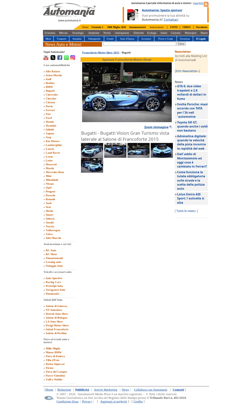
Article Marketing (105, 389)
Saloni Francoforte (57, 329)
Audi (48, 79)
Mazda (50, 168)
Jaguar (50, 133)
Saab (49, 203)
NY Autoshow (54, 309)
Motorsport (190, 33)
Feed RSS (198, 3)
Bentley (50, 83)
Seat (48, 207)
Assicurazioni (156, 27)
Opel (48, 187)
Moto (48, 38)
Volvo (49, 234)
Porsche (50, 195)
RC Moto (51, 254)
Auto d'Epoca (127, 38)
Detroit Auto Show (57, 313)
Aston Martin (54, 75)
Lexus (49, 156)
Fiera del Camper (56, 371)
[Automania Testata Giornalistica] (69, 16)
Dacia (49, 106)
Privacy (87, 401)
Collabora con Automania (150, 389)
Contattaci (171, 20)
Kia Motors (53, 141)
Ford (49, 117)
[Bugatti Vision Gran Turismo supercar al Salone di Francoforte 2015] (92, 157)
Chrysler (51, 98)
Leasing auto (53, 261)
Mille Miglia (53, 348)
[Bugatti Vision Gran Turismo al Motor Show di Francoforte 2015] (92, 172)
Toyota (50, 226)
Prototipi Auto (54, 285)
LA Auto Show (54, 321)
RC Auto (51, 250)
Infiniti (50, 129)
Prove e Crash (165, 38)
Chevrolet (52, 94)
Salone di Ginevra (56, 306)
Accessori (146, 38)
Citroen (50, 102)
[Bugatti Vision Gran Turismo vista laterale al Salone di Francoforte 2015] (138, 157)
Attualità (76, 38)
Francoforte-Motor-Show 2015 (100, 52)
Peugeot (50, 191)
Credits (138, 401)
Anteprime (93, 33)
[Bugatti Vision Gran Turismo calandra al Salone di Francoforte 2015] (162, 157)
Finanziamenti (54, 258)
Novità (107, 33)
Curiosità (175, 33)
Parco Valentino (55, 375)
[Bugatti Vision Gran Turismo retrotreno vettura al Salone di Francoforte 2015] (115, 157)
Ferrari (50, 110)
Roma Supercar (55, 363)
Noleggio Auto (54, 265)
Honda (50, 121)
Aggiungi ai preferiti (113, 401)
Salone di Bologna (56, 317)
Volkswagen (53, 230)
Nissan (50, 183)
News (125, 389)
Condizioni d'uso (67, 401)
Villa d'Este (52, 360)
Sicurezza (185, 38)
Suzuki (50, 222)
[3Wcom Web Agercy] (49, 399)
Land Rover (53, 152)
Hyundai (51, 125)
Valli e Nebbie (54, 379)
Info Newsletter (187, 71)
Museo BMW (54, 352)
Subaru (50, 218)
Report (204, 33)
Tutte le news (185, 211)
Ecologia (151, 33)
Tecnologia (78, 33)
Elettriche (139, 33)
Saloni (163, 33)
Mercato (63, 33)
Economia (50, 33)
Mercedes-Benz (55, 172)
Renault (50, 199)
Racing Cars (53, 282)
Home (85, 27)
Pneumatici (52, 293)
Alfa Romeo (53, 71)
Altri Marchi (53, 237)
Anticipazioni (122, 33)
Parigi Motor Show (57, 325)
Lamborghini (54, 145)
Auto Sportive (54, 278)
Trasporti (61, 38)
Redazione (64, 389)
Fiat (48, 114)
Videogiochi (94, 38)
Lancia (50, 148)
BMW (49, 86)
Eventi (110, 38)
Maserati (51, 164)
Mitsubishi (52, 179)
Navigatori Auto (55, 289)
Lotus (49, 160)
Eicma (49, 367)
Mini (48, 176)
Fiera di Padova (55, 356)
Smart (49, 214)
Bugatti (50, 90)
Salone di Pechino (56, 333)
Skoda (49, 210)
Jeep (48, 137)
